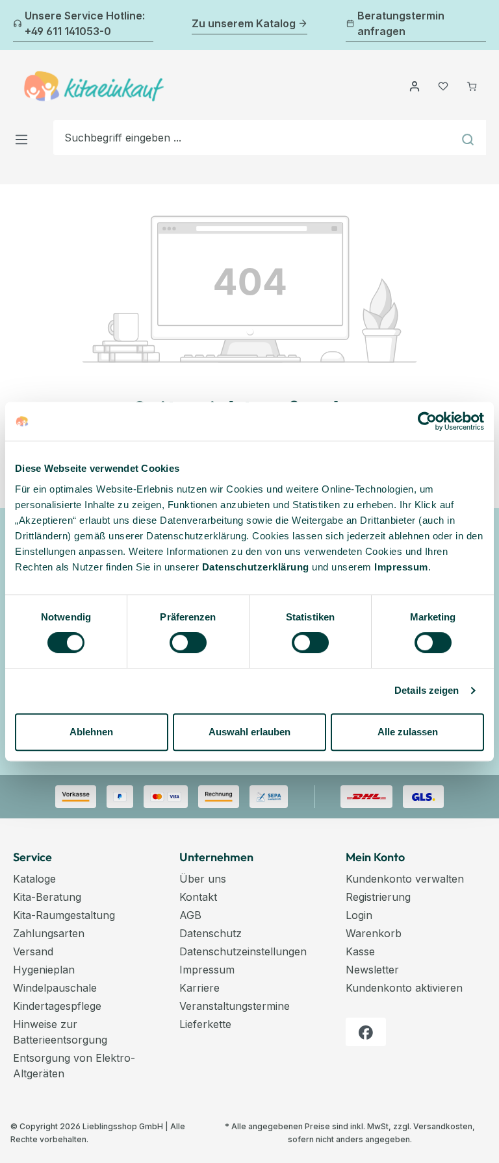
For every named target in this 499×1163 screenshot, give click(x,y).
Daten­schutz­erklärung (255, 566)
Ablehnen (91, 731)
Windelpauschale (55, 987)
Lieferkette (205, 1024)
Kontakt (198, 896)
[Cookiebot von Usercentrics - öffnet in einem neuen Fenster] (427, 421)
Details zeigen (426, 690)
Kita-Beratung (47, 896)
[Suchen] (469, 137)
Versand (33, 951)
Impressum (401, 566)
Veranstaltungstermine (234, 1005)
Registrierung (378, 896)
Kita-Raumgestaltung (64, 915)
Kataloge (34, 878)
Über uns (202, 878)
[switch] (188, 642)
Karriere (199, 987)
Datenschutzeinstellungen (243, 951)
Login (359, 915)
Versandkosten (442, 1126)
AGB (190, 915)
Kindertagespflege (57, 1005)
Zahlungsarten (48, 933)
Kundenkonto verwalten (405, 878)
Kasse (360, 951)
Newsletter (372, 969)
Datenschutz (210, 933)
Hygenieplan (44, 969)
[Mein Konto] (414, 86)
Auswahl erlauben (249, 731)
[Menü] (25, 137)
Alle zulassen (407, 731)
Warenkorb (374, 933)
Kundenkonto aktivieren (404, 987)
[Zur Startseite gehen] (94, 86)
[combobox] (253, 137)
